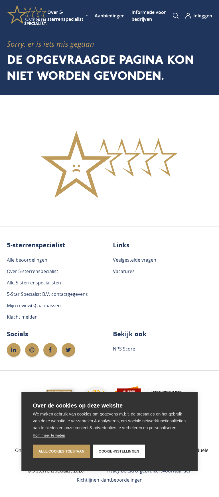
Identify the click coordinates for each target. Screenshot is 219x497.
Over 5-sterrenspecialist (65, 15)
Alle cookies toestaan (61, 451)
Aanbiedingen (110, 16)
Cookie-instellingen (119, 451)
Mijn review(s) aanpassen (34, 305)
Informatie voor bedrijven (148, 15)
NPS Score (124, 349)
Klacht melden (22, 317)
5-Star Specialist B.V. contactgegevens (47, 294)
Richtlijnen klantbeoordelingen (110, 480)
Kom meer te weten (49, 435)
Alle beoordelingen (27, 260)
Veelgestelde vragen (134, 260)
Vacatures (124, 271)
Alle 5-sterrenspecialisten (34, 283)
